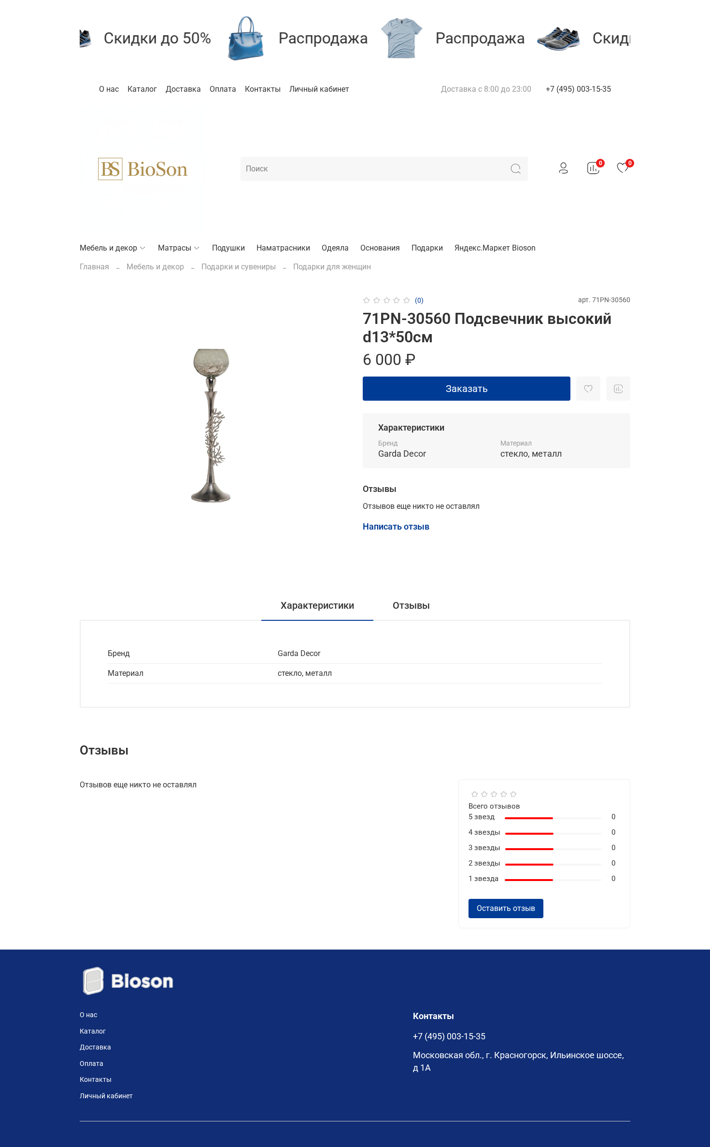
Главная (94, 266)
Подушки (228, 247)
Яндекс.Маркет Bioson (495, 247)
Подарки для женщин (332, 266)
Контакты (263, 89)
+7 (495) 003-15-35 (578, 89)
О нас (109, 89)
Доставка (183, 89)
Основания (380, 247)
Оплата (223, 89)
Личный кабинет (319, 89)
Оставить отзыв (506, 908)
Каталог (142, 89)
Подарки (427, 247)
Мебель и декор (108, 247)
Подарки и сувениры (238, 266)
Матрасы (174, 247)
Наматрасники (283, 247)
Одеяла (335, 247)
